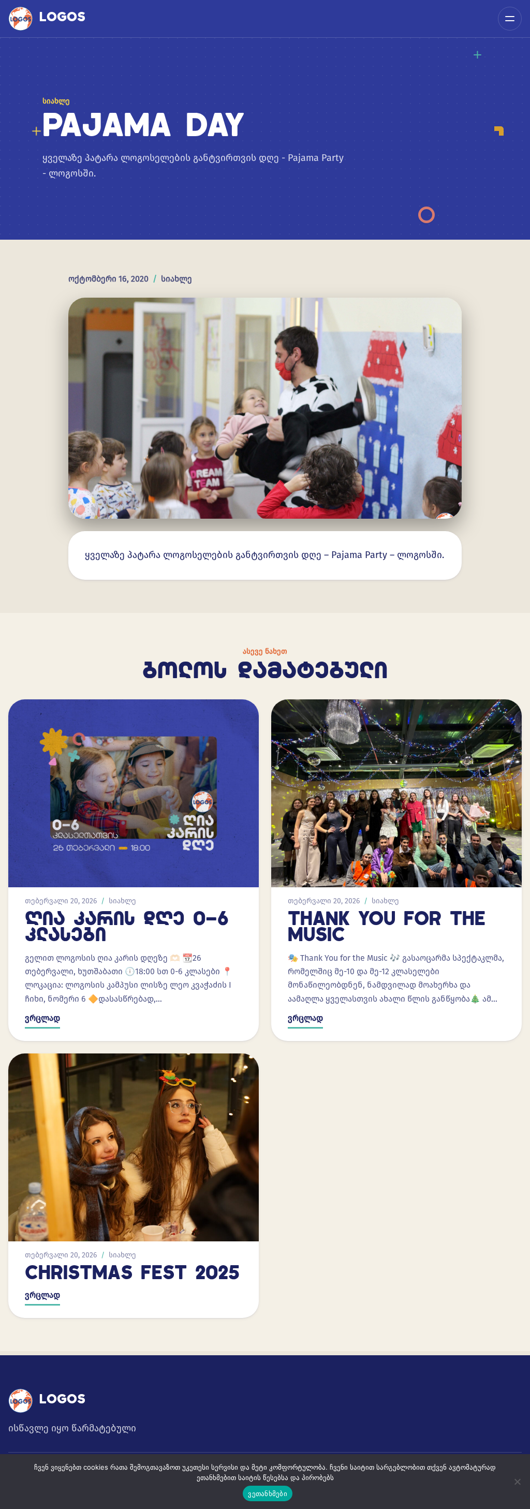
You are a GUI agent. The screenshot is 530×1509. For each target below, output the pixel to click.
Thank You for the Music (386, 928)
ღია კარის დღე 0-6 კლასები (127, 928)
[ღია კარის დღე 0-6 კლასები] (133, 793)
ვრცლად (42, 1018)
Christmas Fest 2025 (132, 1274)
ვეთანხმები (267, 1493)
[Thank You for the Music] (396, 793)
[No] (517, 1481)
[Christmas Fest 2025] (133, 1147)
